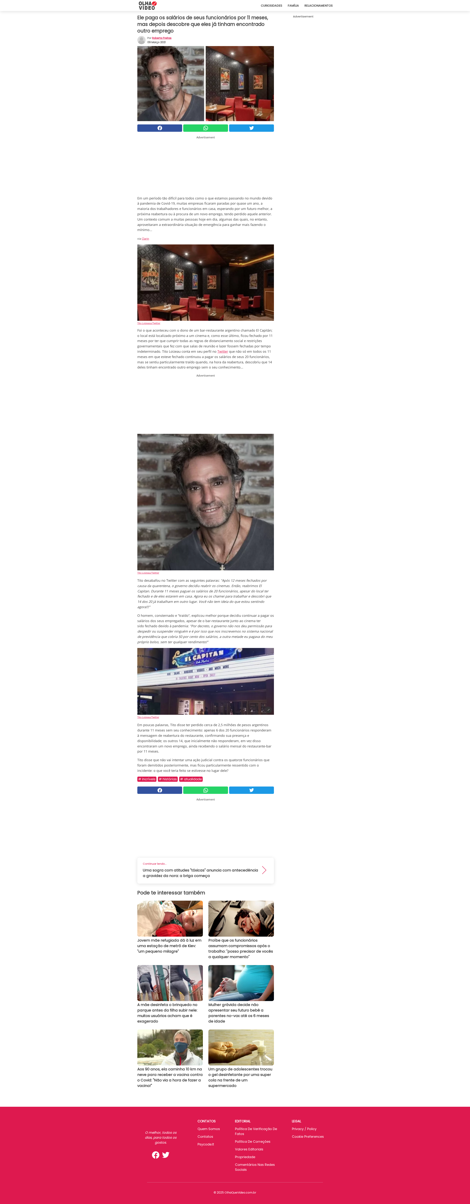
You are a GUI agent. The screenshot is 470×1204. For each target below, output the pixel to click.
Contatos (205, 1136)
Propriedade (245, 1157)
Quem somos (209, 1129)
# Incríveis (147, 779)
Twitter (222, 351)
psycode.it (206, 1144)
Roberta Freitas (161, 38)
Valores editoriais (249, 1149)
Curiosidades (271, 5)
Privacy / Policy (304, 1129)
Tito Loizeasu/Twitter (148, 323)
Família (293, 5)
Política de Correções (252, 1141)
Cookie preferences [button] (308, 1136)
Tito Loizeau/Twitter (148, 572)
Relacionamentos (318, 5)
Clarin (145, 238)
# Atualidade (191, 779)
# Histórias (168, 779)
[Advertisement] (205, 165)
